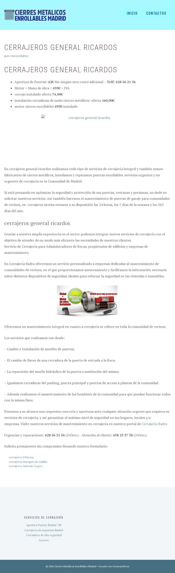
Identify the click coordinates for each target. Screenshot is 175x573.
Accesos (44, 540)
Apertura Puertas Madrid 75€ (43, 525)
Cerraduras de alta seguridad (44, 535)
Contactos (156, 13)
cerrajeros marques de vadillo (28, 462)
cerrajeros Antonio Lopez (25, 466)
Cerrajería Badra (154, 423)
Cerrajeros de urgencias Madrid (44, 530)
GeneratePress (121, 566)
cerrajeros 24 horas (21, 457)
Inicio (132, 13)
